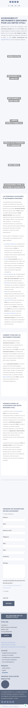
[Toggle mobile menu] (25, 13)
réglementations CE (6, 39)
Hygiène (4, 670)
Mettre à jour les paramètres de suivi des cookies (13, 647)
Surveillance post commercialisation (11, 657)
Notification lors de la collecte (10, 706)
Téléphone (6, 537)
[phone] (13, 702)
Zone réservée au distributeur (9, 659)
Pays (4, 550)
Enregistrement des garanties (9, 653)
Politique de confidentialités (8, 642)
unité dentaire (19, 411)
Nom (4, 524)
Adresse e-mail (7, 530)
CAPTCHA (5, 598)
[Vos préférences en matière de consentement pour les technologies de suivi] (25, 705)
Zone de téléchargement (8, 662)
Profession (6, 556)
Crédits (16, 698)
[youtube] (5, 702)
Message (5, 563)
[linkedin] (2, 702)
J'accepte (6, 591)
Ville (4, 543)
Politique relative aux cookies (8, 644)
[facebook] (8, 702)
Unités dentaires (6, 668)
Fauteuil (6, 259)
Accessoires (5, 672)
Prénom (5, 517)
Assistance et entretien (7, 655)
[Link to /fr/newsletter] (5, 684)
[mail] (10, 702)
